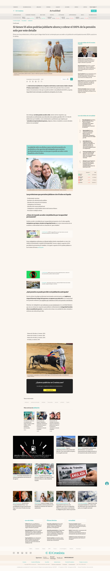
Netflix (85, 7)
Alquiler (58, 7)
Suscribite (47, 562)
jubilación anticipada (35, 402)
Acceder (93, 10)
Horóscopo (78, 548)
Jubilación (30, 20)
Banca (82, 14)
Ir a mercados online (17, 17)
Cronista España (16, 20)
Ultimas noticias (17, 14)
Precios (55, 548)
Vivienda (48, 7)
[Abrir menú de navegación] (14, 10)
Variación (87, 172)
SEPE (49, 548)
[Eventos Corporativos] (46, 558)
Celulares (37, 548)
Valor (95, 172)
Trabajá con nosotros (83, 562)
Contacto (24, 562)
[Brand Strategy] (53, 558)
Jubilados (38, 7)
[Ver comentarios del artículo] (41, 81)
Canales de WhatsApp (35, 562)
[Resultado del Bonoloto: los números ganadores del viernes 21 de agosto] (22, 468)
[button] (107, 483)
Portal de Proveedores (69, 562)
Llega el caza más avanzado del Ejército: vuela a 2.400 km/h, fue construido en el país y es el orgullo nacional (87, 90)
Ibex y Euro (42, 14)
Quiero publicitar (51, 390)
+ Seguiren (66, 79)
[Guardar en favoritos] (71, 79)
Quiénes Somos (57, 562)
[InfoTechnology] (69, 558)
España (67, 402)
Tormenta (15, 7)
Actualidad (61, 14)
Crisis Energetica (63, 548)
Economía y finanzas (30, 14)
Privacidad (65, 564)
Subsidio (71, 548)
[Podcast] (60, 558)
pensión (56, 402)
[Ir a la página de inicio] (19, 10)
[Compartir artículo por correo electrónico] (38, 81)
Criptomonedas (72, 14)
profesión (62, 402)
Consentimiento (72, 564)
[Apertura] (39, 558)
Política (52, 14)
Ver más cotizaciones (93, 17)
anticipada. (41, 247)
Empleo (76, 7)
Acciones (67, 7)
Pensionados (50, 402)
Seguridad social (27, 7)
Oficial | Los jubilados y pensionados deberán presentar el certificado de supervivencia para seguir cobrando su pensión (86, 60)
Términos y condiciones (56, 564)
